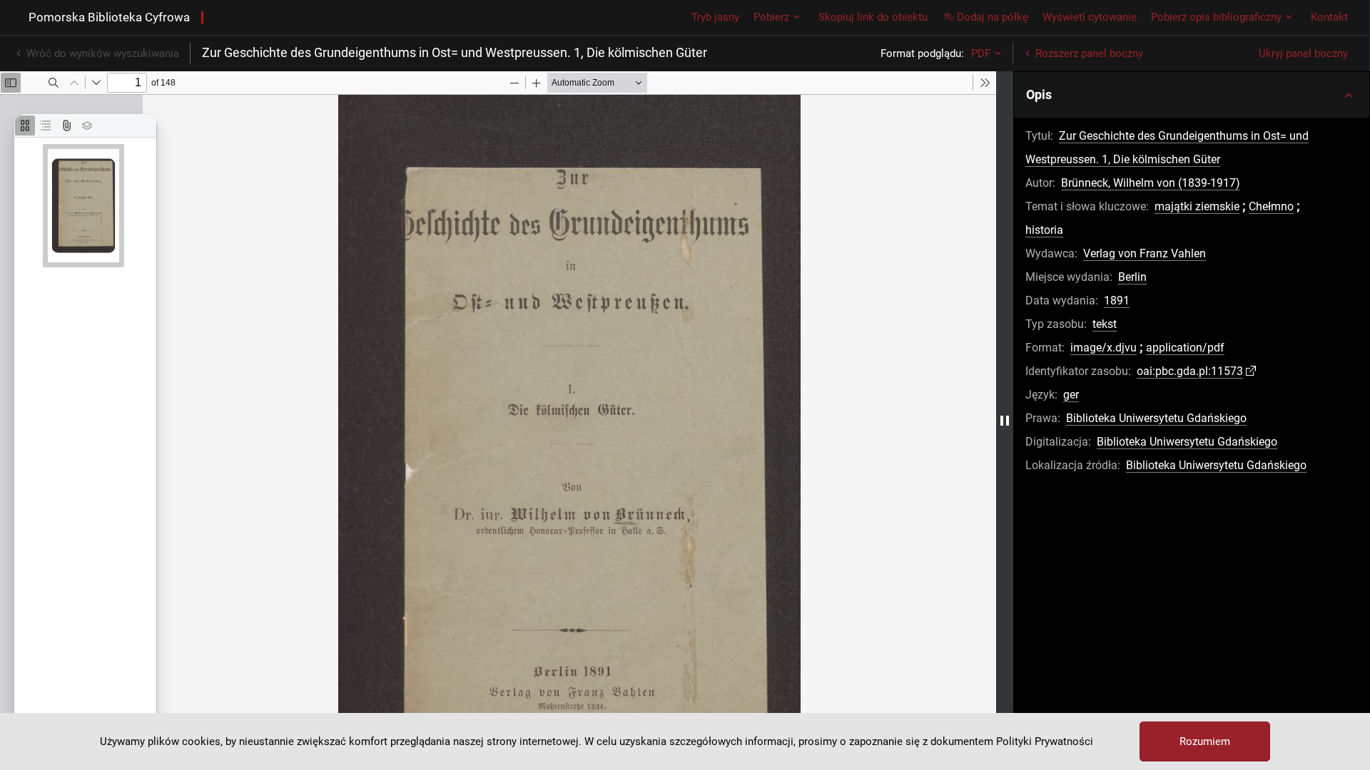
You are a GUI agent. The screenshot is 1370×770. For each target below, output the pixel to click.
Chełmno (1271, 206)
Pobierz (771, 17)
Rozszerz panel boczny (1089, 53)
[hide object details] (1004, 420)
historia (1044, 230)
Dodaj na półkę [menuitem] (992, 17)
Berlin (1132, 277)
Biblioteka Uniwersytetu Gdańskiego (1156, 418)
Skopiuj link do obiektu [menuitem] (873, 17)
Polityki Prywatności (1044, 741)
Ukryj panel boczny (1303, 53)
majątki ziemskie (1197, 206)
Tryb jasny (715, 17)
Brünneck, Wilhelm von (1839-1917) (1150, 183)
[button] (1191, 95)
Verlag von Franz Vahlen (1144, 253)
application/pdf (1185, 347)
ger (1071, 394)
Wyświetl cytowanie (1089, 17)
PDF (980, 53)
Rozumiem (1204, 741)
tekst (1104, 324)
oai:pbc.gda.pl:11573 (1190, 371)
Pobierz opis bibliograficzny (1216, 17)
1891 (1117, 300)
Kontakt (1329, 17)
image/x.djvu (1103, 347)
